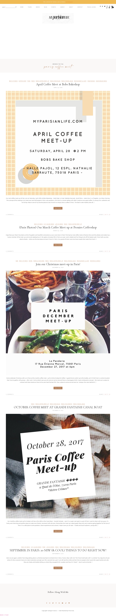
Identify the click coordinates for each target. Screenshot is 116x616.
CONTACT (80, 7)
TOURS (30, 7)
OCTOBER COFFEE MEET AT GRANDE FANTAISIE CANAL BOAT (58, 407)
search (3, 7)
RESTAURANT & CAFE (80, 81)
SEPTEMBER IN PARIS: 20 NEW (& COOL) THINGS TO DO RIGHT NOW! (58, 550)
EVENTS (53, 7)
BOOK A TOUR (4, 615)
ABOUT (71, 7)
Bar (17, 260)
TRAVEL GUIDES (91, 7)
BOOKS (38, 7)
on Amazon (69, 2)
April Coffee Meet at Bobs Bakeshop (58, 84)
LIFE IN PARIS (59, 224)
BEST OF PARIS (13, 81)
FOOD (28, 81)
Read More (58, 208)
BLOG (45, 7)
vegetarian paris (101, 81)
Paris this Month (66, 403)
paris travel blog (67, 81)
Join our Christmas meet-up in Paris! (58, 264)
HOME (21, 7)
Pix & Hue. (71, 610)
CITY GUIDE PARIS (49, 224)
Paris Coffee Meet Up (42, 81)
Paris (33, 81)
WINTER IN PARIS (95, 260)
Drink (30, 260)
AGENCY (62, 7)
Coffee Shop (22, 81)
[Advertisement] (58, 44)
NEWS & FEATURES (38, 260)
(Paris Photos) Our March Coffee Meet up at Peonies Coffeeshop (58, 227)
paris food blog (55, 81)
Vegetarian (91, 81)
